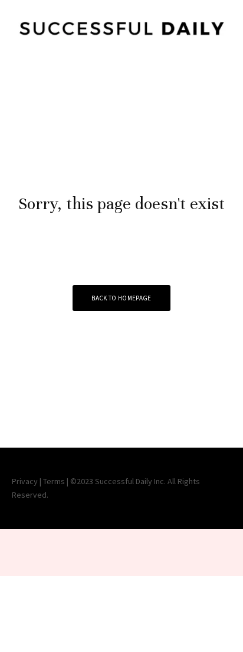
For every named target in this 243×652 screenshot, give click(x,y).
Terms (54, 481)
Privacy (25, 481)
